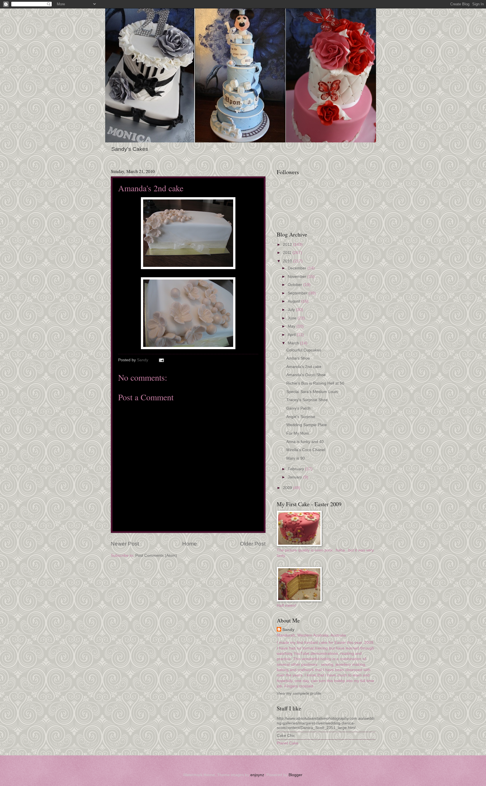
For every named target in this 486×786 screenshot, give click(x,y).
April (292, 335)
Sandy (288, 630)
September (298, 293)
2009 (288, 488)
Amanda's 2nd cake (303, 367)
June (293, 318)
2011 (287, 253)
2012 (288, 244)
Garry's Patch (298, 408)
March (294, 343)
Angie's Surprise (300, 417)
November (297, 276)
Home (189, 544)
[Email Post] (161, 360)
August (294, 301)
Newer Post (125, 544)
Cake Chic (286, 735)
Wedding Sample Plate (306, 425)
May (292, 326)
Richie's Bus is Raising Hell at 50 (315, 383)
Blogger (295, 775)
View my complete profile (299, 693)
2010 (288, 261)
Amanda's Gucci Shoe (306, 375)
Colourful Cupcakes (303, 350)
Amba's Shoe (298, 358)
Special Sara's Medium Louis (312, 392)
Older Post (253, 544)
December (297, 268)
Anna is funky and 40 (305, 442)
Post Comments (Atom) (156, 555)
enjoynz (257, 775)
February (296, 469)
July (292, 310)
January (295, 477)
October (295, 285)
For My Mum (297, 433)
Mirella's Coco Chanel (305, 450)
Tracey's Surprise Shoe (307, 400)
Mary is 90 (295, 458)
